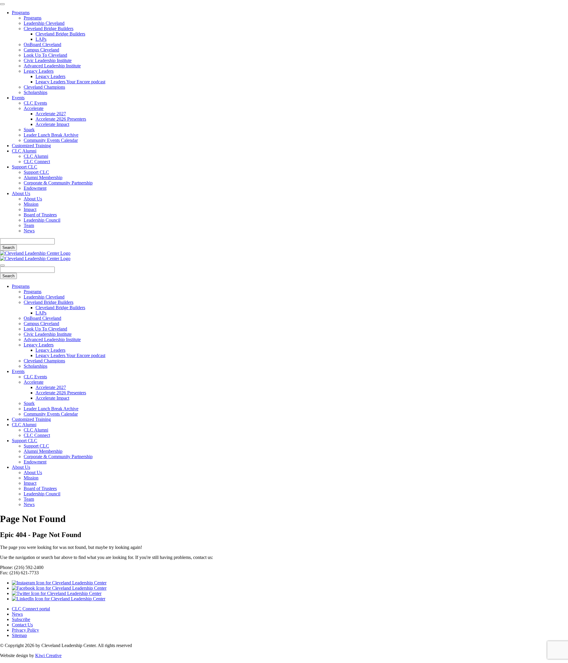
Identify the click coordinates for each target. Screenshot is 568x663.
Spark (29, 129)
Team (29, 225)
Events (18, 97)
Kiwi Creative (48, 655)
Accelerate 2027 (51, 113)
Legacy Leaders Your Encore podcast (70, 81)
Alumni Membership (43, 177)
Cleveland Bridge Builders (48, 28)
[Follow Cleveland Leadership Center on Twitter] (56, 593)
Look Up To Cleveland (45, 55)
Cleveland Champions (44, 87)
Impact (30, 209)
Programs (21, 12)
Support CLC (24, 166)
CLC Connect (37, 161)
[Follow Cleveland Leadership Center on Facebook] (59, 588)
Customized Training (31, 145)
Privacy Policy (25, 630)
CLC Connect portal (31, 608)
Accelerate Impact (52, 124)
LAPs (41, 39)
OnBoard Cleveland (42, 44)
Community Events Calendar (51, 140)
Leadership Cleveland (44, 23)
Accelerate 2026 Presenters (61, 118)
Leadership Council (42, 220)
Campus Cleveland (41, 49)
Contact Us (22, 624)
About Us (21, 193)
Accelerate (33, 108)
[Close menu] (2, 4)
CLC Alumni (24, 150)
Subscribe (21, 619)
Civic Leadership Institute (48, 60)
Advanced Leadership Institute (52, 65)
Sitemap (19, 635)
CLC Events (35, 103)
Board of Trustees (40, 214)
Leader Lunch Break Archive (51, 134)
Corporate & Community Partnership (58, 182)
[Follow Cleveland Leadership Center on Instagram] (59, 582)
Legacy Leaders (39, 71)
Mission (31, 204)
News (29, 230)
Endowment (35, 188)
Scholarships (35, 92)
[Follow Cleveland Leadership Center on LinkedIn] (58, 598)
